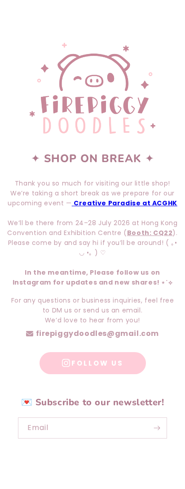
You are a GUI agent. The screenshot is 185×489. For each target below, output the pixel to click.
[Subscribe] (157, 428)
